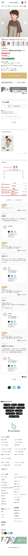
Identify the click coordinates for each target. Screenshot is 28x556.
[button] (2, 22)
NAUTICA (3, 495)
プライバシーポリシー (18, 521)
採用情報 (16, 513)
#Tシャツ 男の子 (7, 404)
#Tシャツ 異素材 (19, 413)
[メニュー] (3, 2)
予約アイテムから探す (19, 454)
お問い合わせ (16, 502)
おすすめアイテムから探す (6, 449)
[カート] (25, 2)
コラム (2, 517)
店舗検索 (3, 524)
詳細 (18, 62)
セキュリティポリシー (18, 518)
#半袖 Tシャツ (14, 404)
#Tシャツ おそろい (18, 410)
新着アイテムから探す (5, 454)
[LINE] (8, 533)
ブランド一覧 (4, 477)
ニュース (3, 514)
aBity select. (3, 490)
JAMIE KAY (3, 501)
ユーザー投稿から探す (5, 465)
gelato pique (3, 503)
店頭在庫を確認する (8, 82)
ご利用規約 (16, 515)
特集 (2, 511)
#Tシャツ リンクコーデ (10, 413)
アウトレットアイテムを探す (20, 449)
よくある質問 (16, 499)
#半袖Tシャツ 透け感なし (14, 416)
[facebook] (11, 533)
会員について (16, 491)
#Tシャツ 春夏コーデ (20, 407)
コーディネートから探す (19, 462)
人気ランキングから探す (6, 458)
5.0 (15, 167)
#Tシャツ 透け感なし (10, 410)
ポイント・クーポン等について (20, 494)
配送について (16, 483)
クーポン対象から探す (19, 451)
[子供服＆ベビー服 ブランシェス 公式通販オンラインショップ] (14, 2)
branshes (4, 48)
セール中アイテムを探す (6, 451)
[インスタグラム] (2, 533)
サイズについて (17, 489)
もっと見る (14, 379)
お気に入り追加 (21, 82)
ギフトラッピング (17, 497)
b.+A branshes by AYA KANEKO (7, 487)
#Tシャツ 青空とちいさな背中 (9, 407)
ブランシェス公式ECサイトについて (20, 477)
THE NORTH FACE (4, 493)
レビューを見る (14, 68)
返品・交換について (18, 486)
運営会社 (16, 510)
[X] (5, 533)
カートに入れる (15, 75)
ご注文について (17, 481)
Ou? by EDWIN (4, 485)
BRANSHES (14, 547)
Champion (3, 498)
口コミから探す (18, 465)
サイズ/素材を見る (16, 106)
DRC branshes (4, 482)
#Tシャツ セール (21, 404)
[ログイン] (22, 2)
